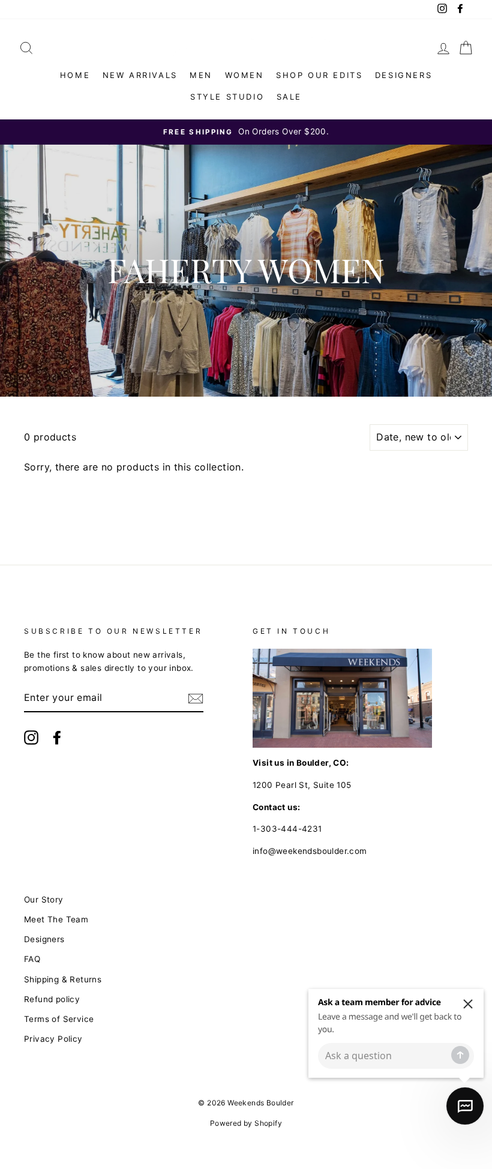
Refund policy (52, 999)
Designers (403, 75)
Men (201, 75)
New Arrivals (140, 75)
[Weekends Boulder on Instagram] (31, 737)
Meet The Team (56, 919)
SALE (289, 96)
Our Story (44, 899)
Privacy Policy (53, 1039)
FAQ (32, 959)
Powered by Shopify (246, 1123)
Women (244, 75)
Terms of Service (59, 1019)
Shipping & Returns (62, 979)
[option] (246, 132)
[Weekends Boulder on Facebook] (57, 737)
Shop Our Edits (319, 75)
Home (75, 75)
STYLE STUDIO (227, 96)
